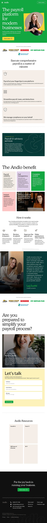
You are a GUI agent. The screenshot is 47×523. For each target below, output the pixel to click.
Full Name (8, 381)
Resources (30, 504)
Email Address (9, 387)
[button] (2, 2)
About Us (30, 506)
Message (8, 393)
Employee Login (41, 504)
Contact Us (21, 202)
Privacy (3, 517)
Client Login (40, 502)
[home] (6, 2)
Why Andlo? (31, 502)
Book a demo (42, 2)
